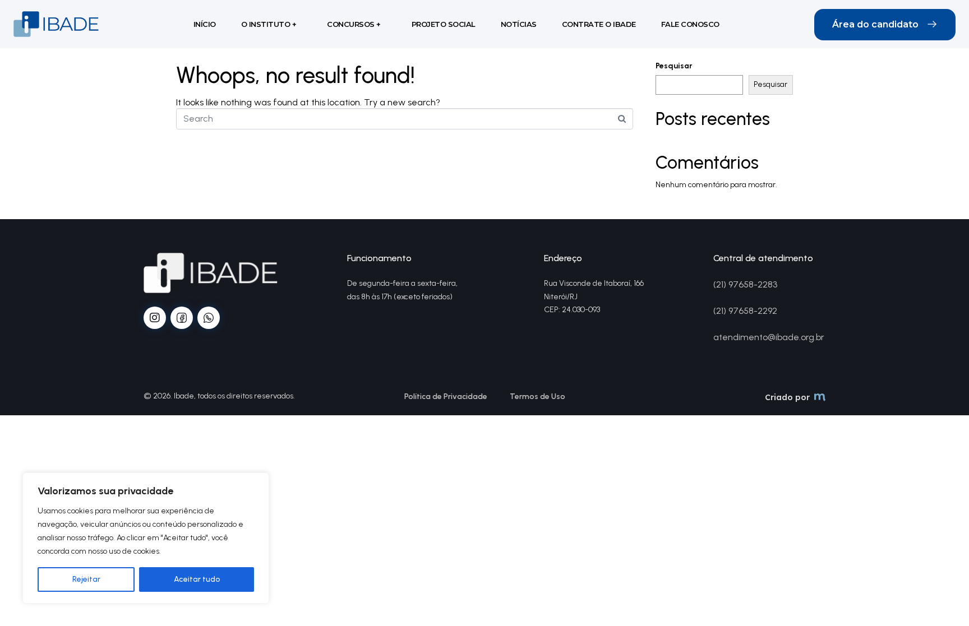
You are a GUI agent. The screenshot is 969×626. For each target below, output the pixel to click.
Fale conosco (690, 24)
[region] (145, 538)
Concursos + (354, 24)
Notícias (519, 24)
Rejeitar (86, 579)
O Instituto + (269, 24)
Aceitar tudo (197, 579)
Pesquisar (674, 66)
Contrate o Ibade (599, 24)
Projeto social (444, 24)
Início (204, 24)
